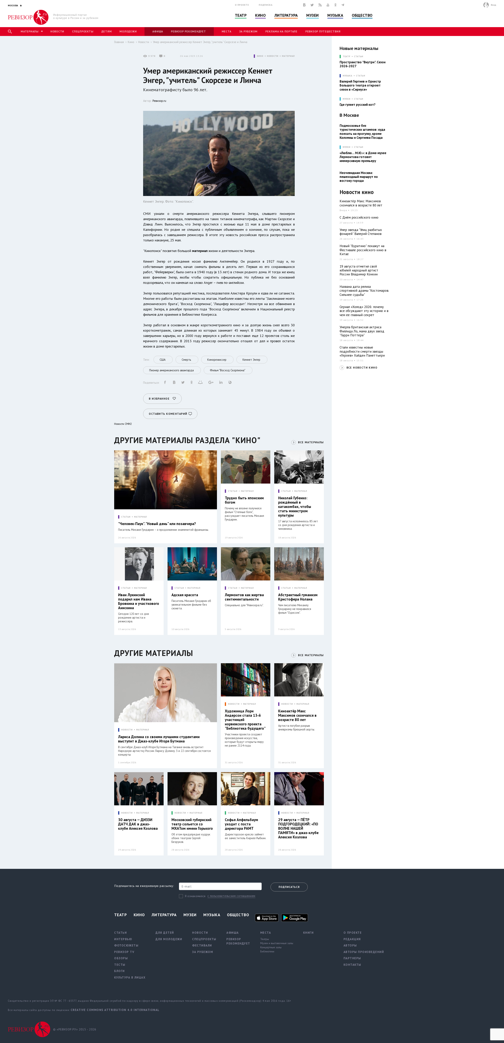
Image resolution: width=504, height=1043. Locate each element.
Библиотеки (267, 951)
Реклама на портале (281, 31)
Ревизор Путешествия (322, 31)
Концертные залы (271, 947)
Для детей (165, 932)
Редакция (352, 939)
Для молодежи (169, 939)
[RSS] (320, 5)
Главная (119, 42)
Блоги (119, 971)
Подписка (265, 4)
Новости (57, 31)
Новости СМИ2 (123, 424)
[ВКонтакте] (304, 5)
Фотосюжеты (126, 945)
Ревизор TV (124, 952)
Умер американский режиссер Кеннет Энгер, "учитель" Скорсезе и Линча (200, 42)
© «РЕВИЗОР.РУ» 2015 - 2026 (74, 1029)
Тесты (119, 965)
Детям (106, 31)
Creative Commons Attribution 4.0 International (115, 1010)
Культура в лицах (129, 977)
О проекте (242, 4)
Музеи (312, 15)
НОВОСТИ (272, 56)
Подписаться (289, 887)
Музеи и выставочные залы (276, 943)
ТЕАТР (346, 56)
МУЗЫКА (347, 75)
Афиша (157, 31)
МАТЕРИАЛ (288, 56)
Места (226, 31)
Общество (362, 15)
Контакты (352, 965)
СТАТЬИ (126, 517)
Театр (241, 15)
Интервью (123, 939)
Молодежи (128, 31)
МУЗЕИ (346, 99)
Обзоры (121, 958)
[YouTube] (328, 5)
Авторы (350, 945)
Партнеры (352, 958)
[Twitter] (312, 5)
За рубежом (248, 31)
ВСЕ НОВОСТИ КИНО (361, 367)
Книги (308, 932)
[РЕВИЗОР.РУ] (28, 17)
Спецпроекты (82, 31)
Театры (264, 939)
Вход (493, 4)
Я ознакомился (195, 896)
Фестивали (202, 945)
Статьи (358, 56)
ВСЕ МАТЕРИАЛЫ (311, 442)
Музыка (335, 15)
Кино (260, 15)
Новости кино (357, 192)
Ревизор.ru (159, 101)
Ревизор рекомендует (188, 31)
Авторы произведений (364, 952)
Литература (286, 15)
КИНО (260, 56)
